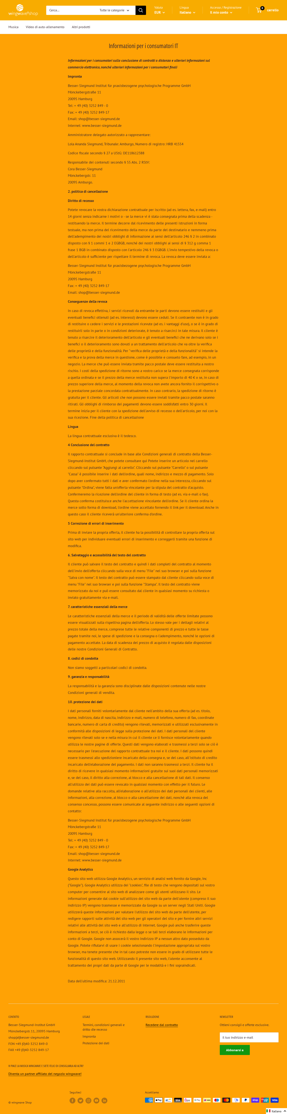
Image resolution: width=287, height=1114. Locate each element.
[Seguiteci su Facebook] (72, 1101)
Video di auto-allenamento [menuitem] (45, 27)
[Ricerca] (141, 10)
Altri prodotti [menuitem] (81, 27)
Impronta (89, 1036)
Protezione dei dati (96, 1043)
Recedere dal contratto (162, 1025)
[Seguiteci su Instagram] (88, 1101)
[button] (276, 1111)
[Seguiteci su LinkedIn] (104, 1101)
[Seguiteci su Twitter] (80, 1101)
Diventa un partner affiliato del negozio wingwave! (45, 1074)
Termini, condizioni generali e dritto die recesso (104, 1027)
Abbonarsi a (235, 1050)
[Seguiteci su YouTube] (96, 1101)
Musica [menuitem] (13, 27)
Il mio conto (219, 12)
